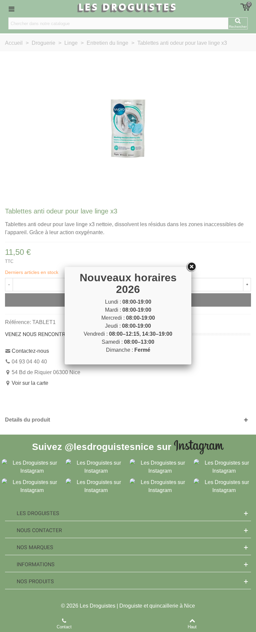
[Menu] (11, 8)
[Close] (191, 267)
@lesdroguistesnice (109, 446)
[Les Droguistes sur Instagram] (32, 466)
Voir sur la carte (30, 383)
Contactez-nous (30, 351)
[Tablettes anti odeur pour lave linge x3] (128, 128)
